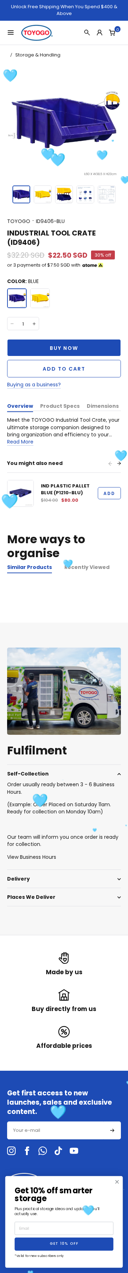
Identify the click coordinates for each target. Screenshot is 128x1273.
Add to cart (64, 368)
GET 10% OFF (64, 1244)
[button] (21, 194)
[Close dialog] (117, 1182)
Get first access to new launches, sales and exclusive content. (59, 1102)
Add (109, 493)
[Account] (99, 32)
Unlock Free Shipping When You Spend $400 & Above (64, 10)
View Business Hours (31, 857)
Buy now (64, 348)
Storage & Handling (37, 54)
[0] (112, 32)
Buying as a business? (34, 384)
